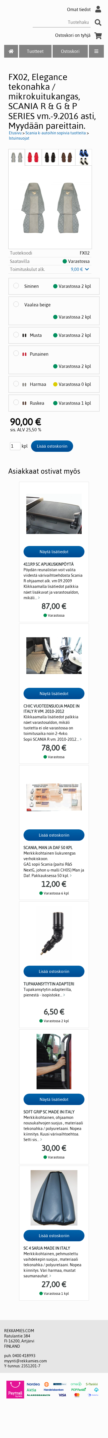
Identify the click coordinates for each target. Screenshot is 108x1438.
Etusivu (15, 133)
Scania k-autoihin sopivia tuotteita (55, 133)
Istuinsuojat (19, 138)
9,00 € (77, 269)
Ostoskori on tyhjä (73, 35)
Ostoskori (70, 51)
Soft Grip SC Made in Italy (49, 1112)
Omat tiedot (79, 9)
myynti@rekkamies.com (25, 1361)
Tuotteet (35, 51)
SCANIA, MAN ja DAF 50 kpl (48, 847)
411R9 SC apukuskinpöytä (49, 564)
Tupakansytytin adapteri (49, 984)
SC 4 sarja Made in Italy (47, 1248)
